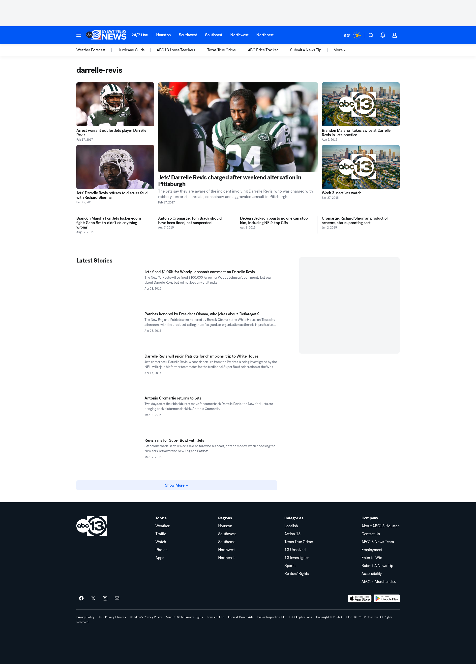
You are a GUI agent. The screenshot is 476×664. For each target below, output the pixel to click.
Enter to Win (371, 558)
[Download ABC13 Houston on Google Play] (387, 598)
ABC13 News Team (377, 542)
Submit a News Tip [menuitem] (305, 50)
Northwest (239, 34)
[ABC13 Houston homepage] (106, 35)
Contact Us (370, 534)
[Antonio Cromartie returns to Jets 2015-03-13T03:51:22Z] (108, 414)
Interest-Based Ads (240, 617)
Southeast (213, 34)
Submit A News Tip (377, 566)
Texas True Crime (298, 542)
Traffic (160, 534)
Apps (159, 558)
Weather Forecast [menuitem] (90, 50)
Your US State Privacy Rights (184, 617)
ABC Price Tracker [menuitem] (263, 50)
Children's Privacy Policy (146, 617)
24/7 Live (139, 34)
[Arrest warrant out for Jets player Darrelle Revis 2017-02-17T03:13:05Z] (115, 104)
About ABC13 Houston (380, 526)
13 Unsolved (294, 550)
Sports (289, 566)
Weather (162, 526)
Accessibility (371, 574)
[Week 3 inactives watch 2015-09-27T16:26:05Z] (361, 167)
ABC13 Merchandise (378, 582)
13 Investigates (296, 558)
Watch (160, 542)
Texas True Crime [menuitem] (221, 50)
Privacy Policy (85, 617)
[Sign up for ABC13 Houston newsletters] (117, 598)
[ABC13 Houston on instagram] (105, 598)
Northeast (264, 34)
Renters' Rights (296, 574)
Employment (371, 550)
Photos (161, 550)
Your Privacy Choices (112, 617)
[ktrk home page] (91, 526)
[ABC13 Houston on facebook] (81, 598)
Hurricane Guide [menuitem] (131, 50)
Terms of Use (215, 617)
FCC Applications (300, 617)
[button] (79, 35)
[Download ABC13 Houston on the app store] (360, 598)
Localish (291, 526)
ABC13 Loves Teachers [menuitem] (176, 50)
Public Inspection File (271, 617)
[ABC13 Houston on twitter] (93, 598)
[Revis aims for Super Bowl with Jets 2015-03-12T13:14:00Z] (108, 456)
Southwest (188, 34)
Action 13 (292, 534)
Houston (163, 34)
